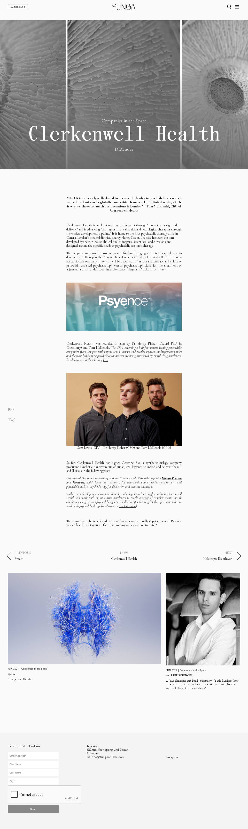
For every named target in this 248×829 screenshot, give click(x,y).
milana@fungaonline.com (105, 757)
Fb (10, 409)
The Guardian (127, 506)
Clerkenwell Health (79, 343)
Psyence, (104, 261)
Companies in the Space (34, 668)
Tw (10, 419)
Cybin (11, 674)
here (162, 269)
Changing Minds (19, 679)
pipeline (104, 233)
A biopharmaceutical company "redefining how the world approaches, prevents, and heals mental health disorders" (202, 684)
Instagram (172, 757)
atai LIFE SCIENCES (179, 675)
